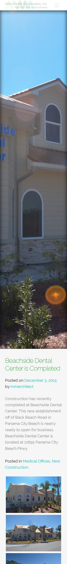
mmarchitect (21, 386)
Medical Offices (36, 461)
